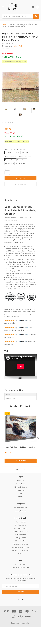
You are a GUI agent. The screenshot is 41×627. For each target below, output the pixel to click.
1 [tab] (17, 469)
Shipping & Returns (20, 487)
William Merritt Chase (20, 544)
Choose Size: (15, 149)
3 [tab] (20, 469)
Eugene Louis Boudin (20, 531)
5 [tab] (24, 469)
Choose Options (20, 461)
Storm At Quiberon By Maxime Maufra (20, 447)
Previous (3, 438)
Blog (20, 493)
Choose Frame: (18, 157)
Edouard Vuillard (20, 541)
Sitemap (20, 496)
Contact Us (20, 490)
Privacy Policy (20, 484)
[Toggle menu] (3, 7)
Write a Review (19, 46)
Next (38, 438)
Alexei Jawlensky (20, 538)
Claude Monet (21, 522)
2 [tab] (18, 469)
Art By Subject (20, 511)
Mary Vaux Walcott (20, 528)
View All (20, 553)
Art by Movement (20, 508)
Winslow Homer (20, 534)
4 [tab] (22, 469)
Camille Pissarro (20, 525)
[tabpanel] (20, 438)
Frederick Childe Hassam (20, 550)
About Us (20, 481)
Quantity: (8, 169)
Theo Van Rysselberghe (20, 547)
